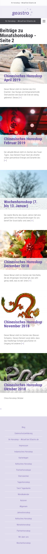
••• (20, 97)
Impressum (23, 445)
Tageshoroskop (23, 482)
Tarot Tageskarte (23, 488)
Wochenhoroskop (24, 543)
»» (1, 409)
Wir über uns (23, 537)
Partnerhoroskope (23, 470)
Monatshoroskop (23, 525)
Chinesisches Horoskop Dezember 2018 (23, 264)
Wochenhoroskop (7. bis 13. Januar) (20, 203)
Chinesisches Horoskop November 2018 (23, 324)
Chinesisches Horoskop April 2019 (23, 78)
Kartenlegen (23, 458)
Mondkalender (23, 494)
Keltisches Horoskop (23, 464)
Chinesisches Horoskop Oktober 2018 (23, 387)
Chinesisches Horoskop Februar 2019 (23, 140)
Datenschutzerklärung (23, 433)
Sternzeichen (23, 476)
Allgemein (23, 506)
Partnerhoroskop (23, 531)
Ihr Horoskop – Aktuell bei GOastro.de (23, 3)
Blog (23, 427)
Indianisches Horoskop (23, 451)
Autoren (23, 500)
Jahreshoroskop (23, 512)
